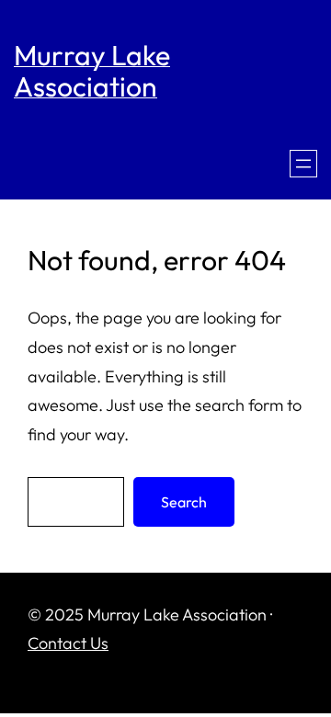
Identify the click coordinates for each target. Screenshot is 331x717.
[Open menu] (303, 163)
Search (184, 502)
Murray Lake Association (92, 70)
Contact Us (68, 643)
